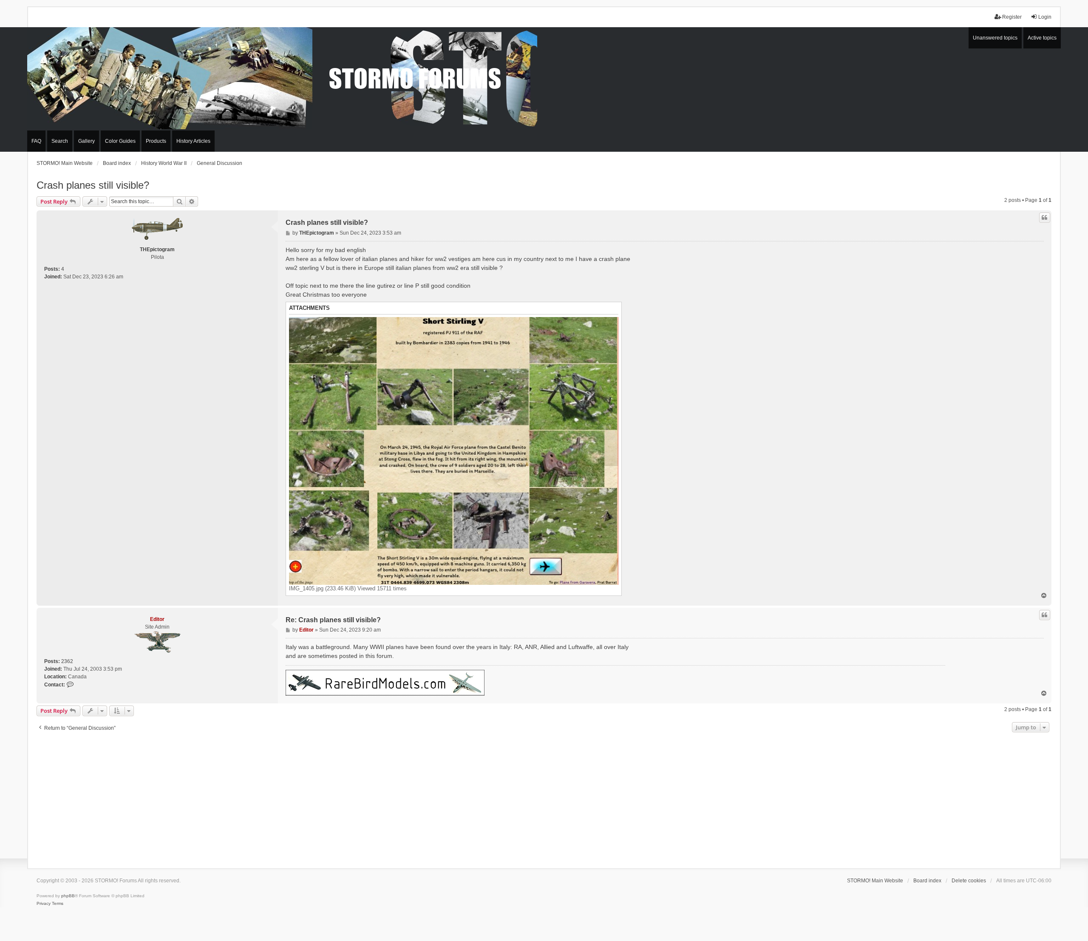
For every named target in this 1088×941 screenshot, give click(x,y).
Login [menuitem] (1044, 17)
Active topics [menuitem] (1042, 38)
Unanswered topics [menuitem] (995, 38)
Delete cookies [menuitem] (969, 881)
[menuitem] (44, 903)
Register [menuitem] (1012, 17)
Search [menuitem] (59, 141)
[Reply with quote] (1044, 218)
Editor (157, 619)
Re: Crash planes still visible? (333, 620)
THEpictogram (157, 249)
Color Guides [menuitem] (120, 141)
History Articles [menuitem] (193, 141)
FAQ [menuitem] (36, 141)
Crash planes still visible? (93, 185)
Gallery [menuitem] (86, 141)
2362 (67, 661)
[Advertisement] (544, 798)
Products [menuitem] (156, 141)
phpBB (68, 895)
